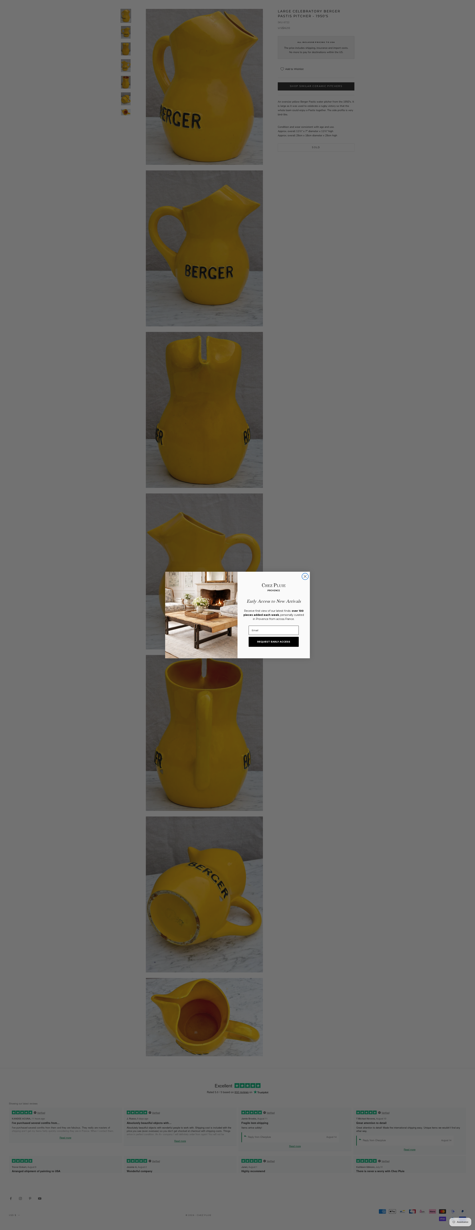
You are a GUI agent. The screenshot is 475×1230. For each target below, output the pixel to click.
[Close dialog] (305, 576)
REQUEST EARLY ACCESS (273, 641)
